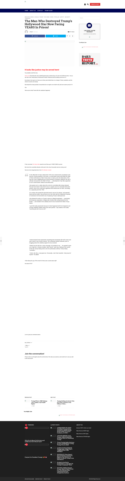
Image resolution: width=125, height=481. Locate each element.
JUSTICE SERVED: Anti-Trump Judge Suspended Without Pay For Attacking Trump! (65, 437)
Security (67, 17)
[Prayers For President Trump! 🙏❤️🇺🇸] (37, 450)
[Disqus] (49, 378)
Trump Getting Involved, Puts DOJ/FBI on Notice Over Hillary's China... (65, 402)
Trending (27, 18)
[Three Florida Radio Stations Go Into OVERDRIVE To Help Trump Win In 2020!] (53, 443)
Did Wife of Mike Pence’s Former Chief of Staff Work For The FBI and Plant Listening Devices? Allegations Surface (65, 470)
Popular (56, 17)
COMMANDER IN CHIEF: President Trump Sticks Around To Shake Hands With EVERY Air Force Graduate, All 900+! (64, 430)
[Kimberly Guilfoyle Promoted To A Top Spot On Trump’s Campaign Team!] (53, 463)
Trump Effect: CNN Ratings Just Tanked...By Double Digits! (39, 402)
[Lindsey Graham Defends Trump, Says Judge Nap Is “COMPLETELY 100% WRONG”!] (53, 448)
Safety (62, 17)
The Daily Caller (36, 164)
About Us (33, 10)
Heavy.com (27, 75)
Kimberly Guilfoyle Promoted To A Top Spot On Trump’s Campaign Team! (65, 464)
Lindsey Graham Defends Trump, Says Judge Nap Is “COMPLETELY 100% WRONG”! (64, 449)
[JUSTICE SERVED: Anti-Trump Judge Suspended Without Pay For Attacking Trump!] (53, 436)
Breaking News (29, 17)
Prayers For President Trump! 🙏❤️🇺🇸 (36, 457)
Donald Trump (38, 17)
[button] (85, 4)
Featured (46, 17)
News (51, 17)
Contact (40, 10)
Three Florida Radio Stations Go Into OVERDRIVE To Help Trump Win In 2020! (65, 444)
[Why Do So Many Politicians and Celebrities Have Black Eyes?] (37, 433)
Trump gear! (49, 10)
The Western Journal (46, 170)
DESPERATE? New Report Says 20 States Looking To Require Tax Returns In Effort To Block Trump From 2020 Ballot (65, 457)
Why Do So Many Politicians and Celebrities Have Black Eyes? (35, 441)
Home (26, 10)
